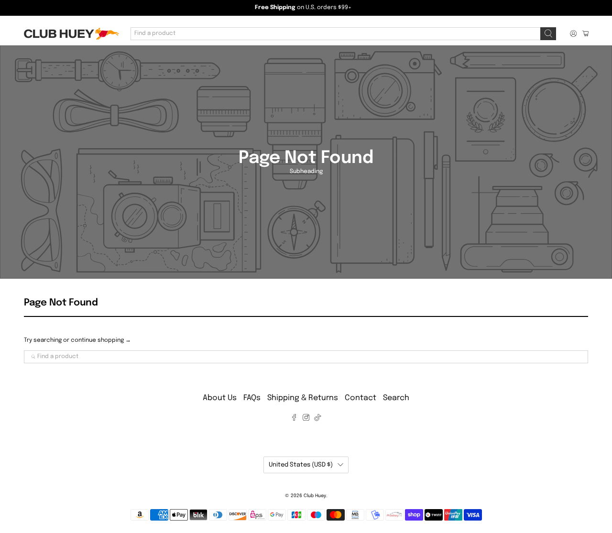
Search (396, 398)
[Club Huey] (71, 34)
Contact (360, 398)
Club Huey (315, 495)
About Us (220, 398)
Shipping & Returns (302, 398)
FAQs (252, 398)
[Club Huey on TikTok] (317, 419)
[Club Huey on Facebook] (294, 419)
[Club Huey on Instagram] (306, 419)
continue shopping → (101, 340)
